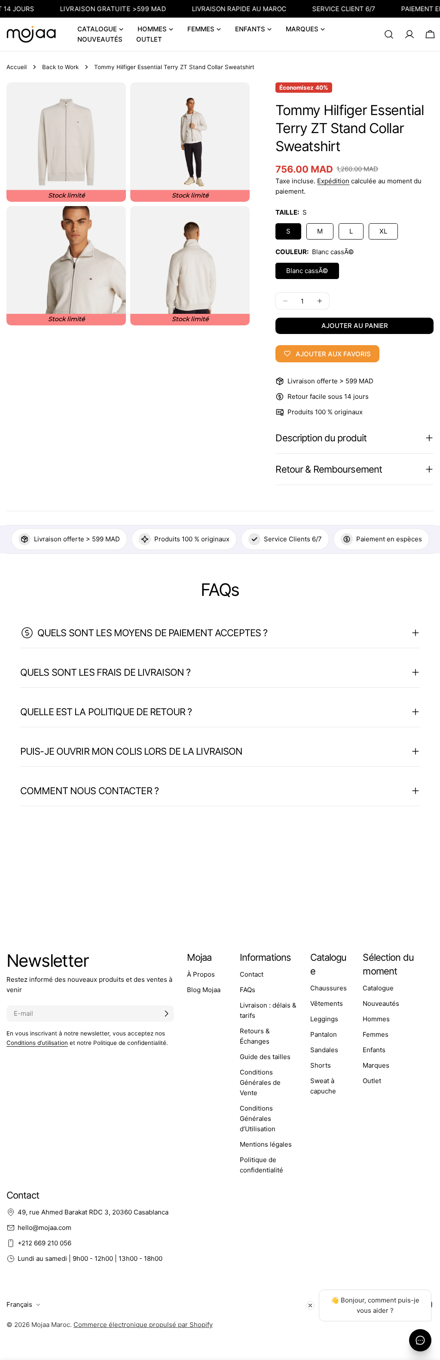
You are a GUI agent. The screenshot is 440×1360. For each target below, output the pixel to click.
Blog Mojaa (203, 990)
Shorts (320, 1065)
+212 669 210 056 (44, 1243)
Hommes (376, 1019)
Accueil (16, 67)
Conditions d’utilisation (37, 1042)
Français (19, 1304)
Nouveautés (381, 1003)
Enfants (374, 1050)
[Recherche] (388, 34)
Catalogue (378, 988)
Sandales (324, 1050)
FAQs (247, 990)
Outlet (372, 1081)
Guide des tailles (265, 1057)
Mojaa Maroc (50, 1325)
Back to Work (60, 67)
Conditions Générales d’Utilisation (257, 1118)
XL (383, 231)
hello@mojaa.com (44, 1227)
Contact (251, 974)
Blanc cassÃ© (307, 271)
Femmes (375, 1034)
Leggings (324, 1019)
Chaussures (328, 988)
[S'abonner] (166, 1013)
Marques (376, 1065)
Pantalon (323, 1034)
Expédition (333, 181)
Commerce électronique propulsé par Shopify (143, 1325)
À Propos (201, 974)
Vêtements (326, 1003)
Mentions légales (266, 1144)
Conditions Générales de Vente (260, 1082)
